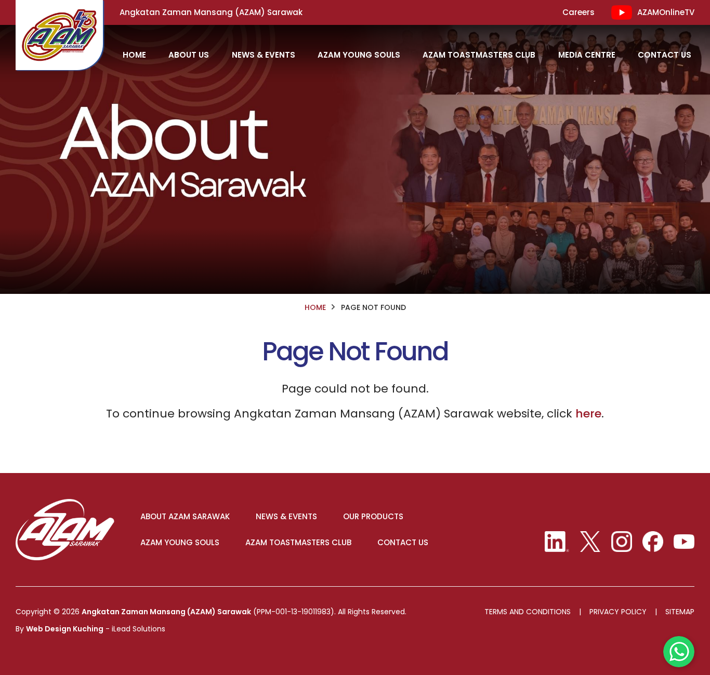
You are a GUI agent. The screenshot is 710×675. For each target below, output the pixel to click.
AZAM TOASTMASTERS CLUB (298, 542)
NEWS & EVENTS (286, 516)
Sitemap (679, 612)
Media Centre (586, 54)
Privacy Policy (618, 612)
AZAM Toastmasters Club (479, 54)
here (588, 414)
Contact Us (664, 54)
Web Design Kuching (64, 629)
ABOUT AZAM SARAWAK (185, 516)
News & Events (263, 54)
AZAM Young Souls (359, 54)
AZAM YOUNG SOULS (179, 542)
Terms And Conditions (527, 612)
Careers (578, 12)
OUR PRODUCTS (373, 516)
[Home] (59, 35)
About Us (188, 54)
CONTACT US (402, 542)
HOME (134, 54)
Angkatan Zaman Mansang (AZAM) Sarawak (166, 611)
